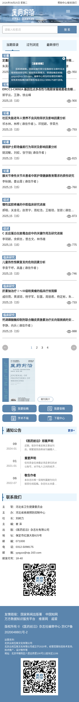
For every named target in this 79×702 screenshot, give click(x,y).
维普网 (43, 619)
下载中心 (59, 418)
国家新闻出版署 (31, 614)
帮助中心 (62, 3)
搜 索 (67, 29)
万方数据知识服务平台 (20, 619)
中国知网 (51, 614)
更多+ (71, 430)
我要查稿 (59, 408)
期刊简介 (45, 399)
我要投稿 (23, 408)
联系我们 (72, 3)
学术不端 (23, 418)
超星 (54, 619)
